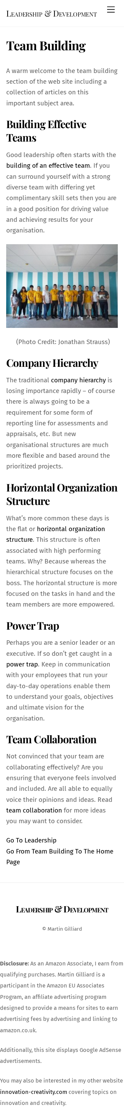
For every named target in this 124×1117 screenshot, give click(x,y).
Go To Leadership (31, 840)
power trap (22, 664)
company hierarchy (78, 380)
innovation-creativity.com (33, 1092)
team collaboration (34, 810)
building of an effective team (48, 165)
